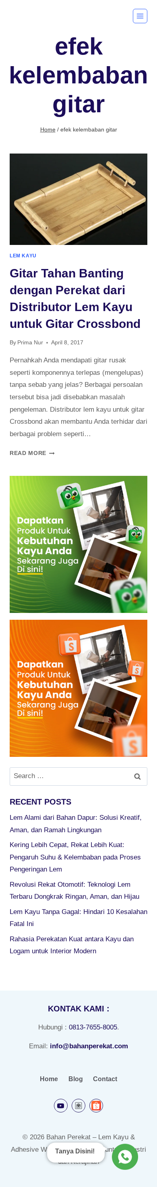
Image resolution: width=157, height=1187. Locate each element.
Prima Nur (30, 343)
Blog (75, 1079)
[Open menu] (140, 16)
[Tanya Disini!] (124, 1157)
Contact (105, 1079)
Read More (32, 453)
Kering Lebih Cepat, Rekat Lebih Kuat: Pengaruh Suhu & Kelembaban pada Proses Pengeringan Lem (75, 857)
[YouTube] (61, 1105)
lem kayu (23, 256)
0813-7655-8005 (93, 1027)
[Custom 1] (78, 1105)
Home (49, 1079)
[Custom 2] (96, 1105)
